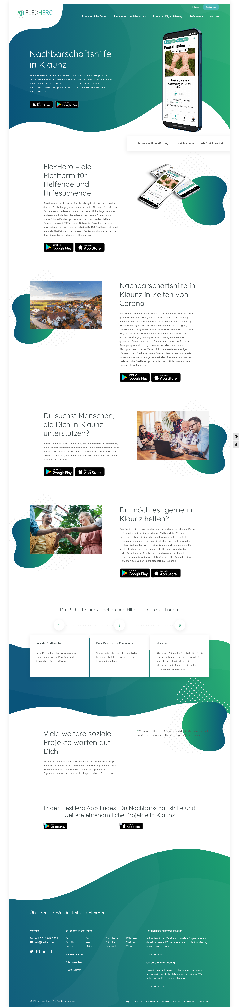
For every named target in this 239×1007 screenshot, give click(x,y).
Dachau (70, 946)
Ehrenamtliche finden (94, 16)
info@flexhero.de (44, 942)
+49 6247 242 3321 (46, 938)
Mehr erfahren (154, 954)
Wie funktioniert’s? (212, 143)
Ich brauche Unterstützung (152, 143)
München (111, 942)
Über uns (138, 1001)
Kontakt (214, 16)
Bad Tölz (70, 942)
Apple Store (90, 247)
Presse (176, 1001)
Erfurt (89, 938)
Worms (130, 946)
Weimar (130, 942)
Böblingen (132, 938)
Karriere (165, 1001)
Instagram (38, 951)
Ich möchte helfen (184, 143)
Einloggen (195, 7)
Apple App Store (41, 104)
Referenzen (196, 16)
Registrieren (211, 7)
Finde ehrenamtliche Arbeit (130, 16)
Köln (88, 942)
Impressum (189, 1001)
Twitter (31, 951)
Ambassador (152, 1001)
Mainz (89, 946)
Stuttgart (111, 946)
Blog (127, 1001)
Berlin (69, 938)
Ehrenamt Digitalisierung (168, 16)
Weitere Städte (74, 954)
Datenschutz (203, 1001)
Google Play (58, 247)
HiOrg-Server (73, 969)
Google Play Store (67, 104)
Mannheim (112, 938)
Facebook (51, 951)
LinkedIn (45, 951)
